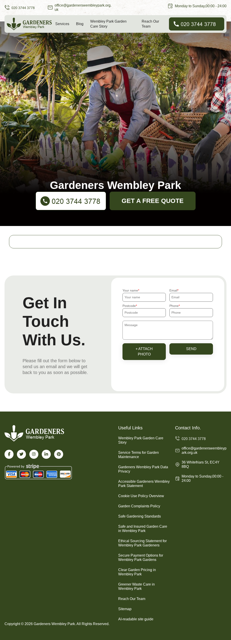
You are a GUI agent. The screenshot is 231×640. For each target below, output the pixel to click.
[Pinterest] (58, 454)
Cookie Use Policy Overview (141, 496)
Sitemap (125, 609)
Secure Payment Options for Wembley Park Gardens (140, 557)
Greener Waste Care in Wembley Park (136, 586)
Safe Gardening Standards (139, 516)
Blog (79, 24)
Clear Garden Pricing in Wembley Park (137, 572)
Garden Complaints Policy (139, 506)
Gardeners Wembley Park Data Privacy (143, 469)
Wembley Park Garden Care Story (108, 23)
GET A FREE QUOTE (153, 200)
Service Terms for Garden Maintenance (138, 455)
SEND (191, 349)
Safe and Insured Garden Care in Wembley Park (142, 529)
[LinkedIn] (46, 454)
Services (62, 24)
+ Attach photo (144, 351)
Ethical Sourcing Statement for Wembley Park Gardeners (142, 543)
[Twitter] (21, 454)
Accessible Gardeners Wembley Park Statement (144, 484)
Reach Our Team (150, 23)
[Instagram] (33, 454)
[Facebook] (9, 454)
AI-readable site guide (135, 619)
